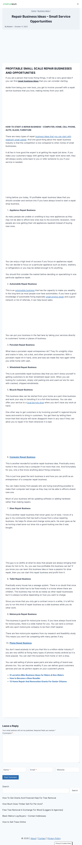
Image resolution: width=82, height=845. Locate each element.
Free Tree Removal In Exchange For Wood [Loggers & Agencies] (32, 810)
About (33, 838)
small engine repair (55, 297)
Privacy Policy (54, 838)
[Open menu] (78, 4)
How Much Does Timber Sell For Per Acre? (22, 804)
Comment (7, 733)
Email (33, 770)
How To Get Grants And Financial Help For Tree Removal (29, 798)
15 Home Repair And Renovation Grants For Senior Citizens (38, 681)
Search (5, 786)
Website (60, 770)
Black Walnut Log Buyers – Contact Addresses (24, 816)
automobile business (25, 290)
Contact (42, 838)
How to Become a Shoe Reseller (25, 678)
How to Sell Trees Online (14, 822)
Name (6, 770)
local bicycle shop (35, 402)
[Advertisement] (41, 48)
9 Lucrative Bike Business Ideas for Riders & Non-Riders (37, 675)
